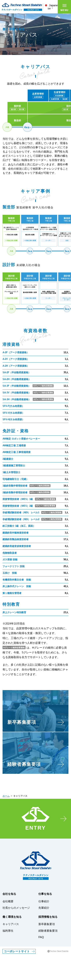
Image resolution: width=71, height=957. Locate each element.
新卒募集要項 (46, 924)
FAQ (41, 937)
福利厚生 (8, 930)
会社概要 (8, 901)
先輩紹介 (43, 907)
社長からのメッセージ (16, 907)
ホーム (6, 796)
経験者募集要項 (48, 930)
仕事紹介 (43, 901)
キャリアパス (11, 924)
